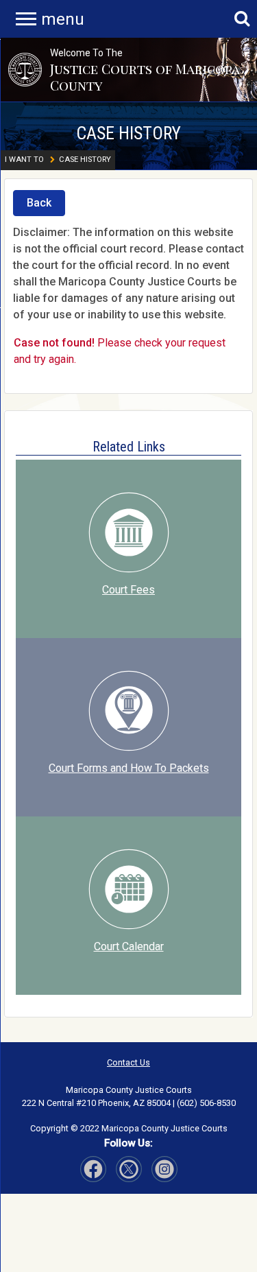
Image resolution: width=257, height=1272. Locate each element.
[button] (25, 69)
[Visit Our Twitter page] (164, 1169)
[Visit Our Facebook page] (93, 1169)
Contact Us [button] (128, 1062)
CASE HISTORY (128, 133)
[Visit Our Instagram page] (129, 1169)
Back (39, 202)
